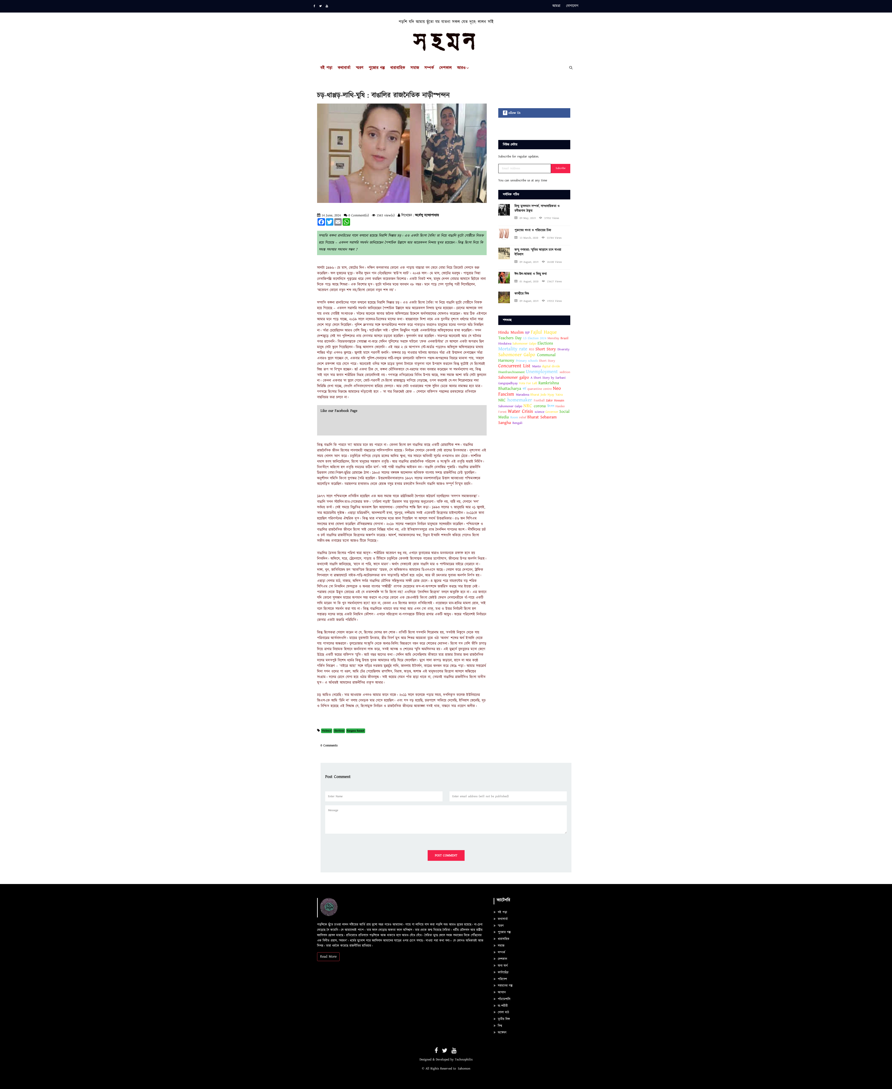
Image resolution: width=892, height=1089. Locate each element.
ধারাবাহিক (397, 68)
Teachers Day (510, 338)
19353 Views (554, 301)
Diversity (564, 349)
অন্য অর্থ (502, 965)
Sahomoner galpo (513, 377)
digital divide (551, 366)
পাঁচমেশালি (503, 999)
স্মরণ (359, 68)
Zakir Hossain (555, 400)
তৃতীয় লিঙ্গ (503, 1019)
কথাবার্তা (344, 68)
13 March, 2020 (529, 238)
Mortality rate (512, 348)
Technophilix (464, 1059)
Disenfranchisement (511, 372)
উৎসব (550, 406)
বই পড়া (326, 68)
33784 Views (554, 238)
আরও (461, 68)
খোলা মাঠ (503, 1012)
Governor (551, 412)
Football (540, 400)
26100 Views (554, 262)
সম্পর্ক (429, 68)
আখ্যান (501, 992)
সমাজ (414, 68)
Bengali (517, 423)
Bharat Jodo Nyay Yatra (546, 394)
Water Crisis (520, 411)
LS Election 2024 (534, 338)
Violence (326, 730)
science (539, 412)
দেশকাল (445, 68)
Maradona (522, 394)
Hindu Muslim (511, 332)
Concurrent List (514, 365)
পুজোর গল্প (377, 68)
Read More (328, 956)
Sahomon (464, 1068)
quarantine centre (539, 389)
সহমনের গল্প (504, 985)
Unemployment (542, 371)
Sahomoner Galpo (524, 343)
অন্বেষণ (501, 1032)
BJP (527, 332)
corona (540, 406)
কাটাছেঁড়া (502, 972)
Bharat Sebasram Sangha (527, 420)
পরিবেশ (502, 979)
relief (522, 417)
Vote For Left (528, 383)
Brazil (564, 338)
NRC (502, 400)
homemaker (519, 400)
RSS (531, 349)
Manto (536, 366)
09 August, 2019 (529, 262)
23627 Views (554, 281)
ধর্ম (525, 389)
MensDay (553, 338)
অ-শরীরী (502, 1006)
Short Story (545, 349)
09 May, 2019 (528, 218)
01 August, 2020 (529, 281)
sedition (565, 372)
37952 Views (551, 218)
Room (514, 417)
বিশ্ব (499, 1026)
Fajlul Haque (544, 332)
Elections (339, 730)
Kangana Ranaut (355, 730)
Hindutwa (504, 343)
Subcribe (561, 168)
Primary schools (527, 360)
